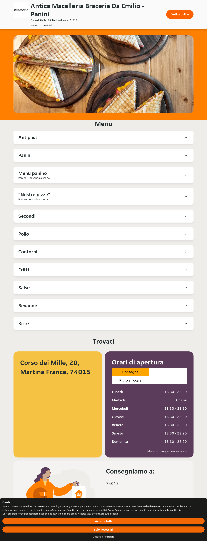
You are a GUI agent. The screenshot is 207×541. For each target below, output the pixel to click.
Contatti (47, 25)
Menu (33, 25)
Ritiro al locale (130, 380)
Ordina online (180, 14)
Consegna (130, 372)
